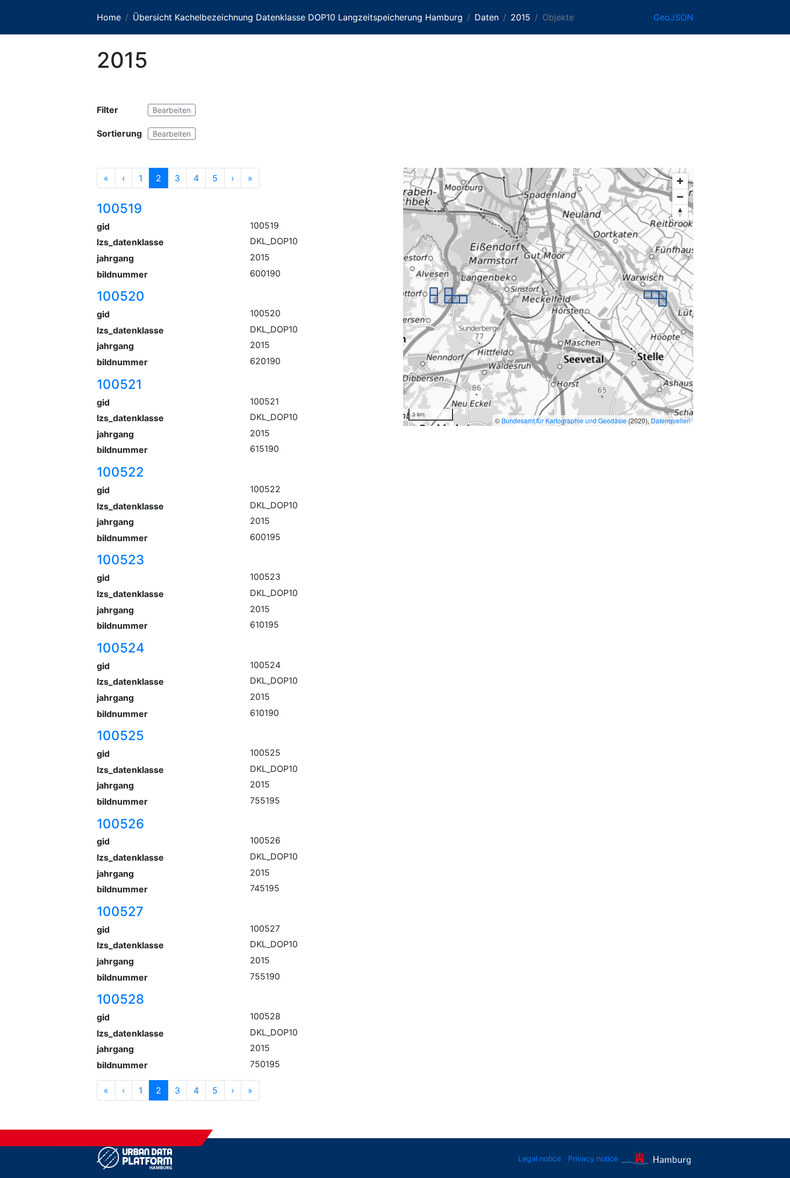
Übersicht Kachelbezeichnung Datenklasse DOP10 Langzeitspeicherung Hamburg (298, 17)
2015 (520, 17)
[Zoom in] (680, 181)
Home (109, 17)
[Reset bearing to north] (680, 212)
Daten (487, 17)
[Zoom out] (680, 196)
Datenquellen (671, 420)
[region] (548, 297)
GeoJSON (673, 17)
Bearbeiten (172, 110)
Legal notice (539, 1158)
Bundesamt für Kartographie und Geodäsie (564, 420)
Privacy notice (593, 1158)
